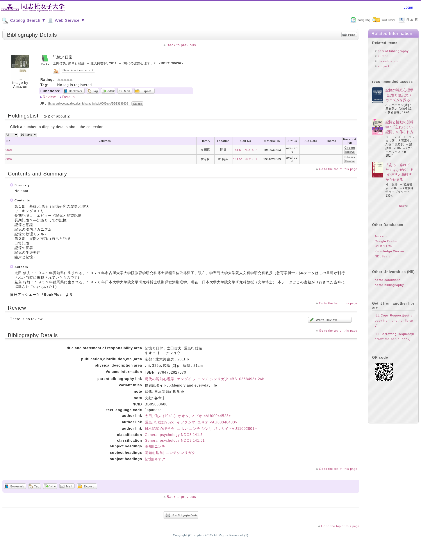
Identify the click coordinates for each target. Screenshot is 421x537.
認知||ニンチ (155, 446)
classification (388, 61)
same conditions (388, 280)
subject (383, 66)
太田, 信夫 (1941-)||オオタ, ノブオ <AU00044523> (188, 416)
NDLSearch (384, 256)
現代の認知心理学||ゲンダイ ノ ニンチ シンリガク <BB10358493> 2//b (204, 379)
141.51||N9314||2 (245, 150)
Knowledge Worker (390, 251)
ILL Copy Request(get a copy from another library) (394, 320)
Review (49, 97)
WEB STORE (385, 246)
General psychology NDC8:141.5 (174, 435)
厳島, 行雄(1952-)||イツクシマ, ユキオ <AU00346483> (191, 422)
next (402, 206)
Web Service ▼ (69, 20)
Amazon (381, 236)
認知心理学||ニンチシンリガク (170, 453)
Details (68, 97)
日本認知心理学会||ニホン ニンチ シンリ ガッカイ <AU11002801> (201, 428)
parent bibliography (393, 51)
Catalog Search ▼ (27, 20)
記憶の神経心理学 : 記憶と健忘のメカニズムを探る (399, 95)
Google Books (386, 241)
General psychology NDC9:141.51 (175, 440)
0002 (8, 159)
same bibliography (389, 285)
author (383, 56)
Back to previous (181, 45)
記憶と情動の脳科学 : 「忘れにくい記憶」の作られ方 (399, 127)
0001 (8, 150)
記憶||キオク (155, 459)
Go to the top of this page (338, 169)
